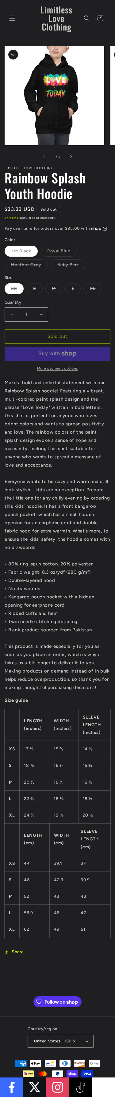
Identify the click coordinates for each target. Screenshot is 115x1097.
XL (96, 290)
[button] (12, 18)
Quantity (13, 302)
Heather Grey (29, 266)
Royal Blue (62, 252)
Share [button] (18, 951)
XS (17, 290)
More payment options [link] (57, 368)
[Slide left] (44, 156)
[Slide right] (71, 156)
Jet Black (24, 252)
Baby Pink (71, 266)
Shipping (12, 218)
